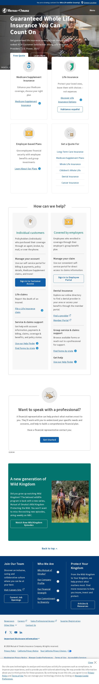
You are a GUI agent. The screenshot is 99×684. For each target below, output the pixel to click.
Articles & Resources (82, 605)
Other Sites (9, 625)
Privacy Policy (10, 651)
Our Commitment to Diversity (46, 600)
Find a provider (60, 315)
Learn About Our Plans (26, 168)
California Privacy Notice (28, 651)
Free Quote (19, 55)
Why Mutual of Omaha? (45, 572)
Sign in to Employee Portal (68, 278)
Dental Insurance (70, 176)
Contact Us (31, 625)
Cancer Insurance (70, 182)
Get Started (49, 439)
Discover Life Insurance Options (67, 99)
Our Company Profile (44, 581)
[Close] (93, 662)
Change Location (90, 2)
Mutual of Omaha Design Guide (15, 620)
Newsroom (9, 621)
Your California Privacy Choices (53, 651)
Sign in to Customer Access (30, 282)
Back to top (48, 548)
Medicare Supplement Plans (70, 157)
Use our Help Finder (25, 343)
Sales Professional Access (42, 621)
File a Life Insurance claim (25, 310)
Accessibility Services (77, 657)
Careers (21, 621)
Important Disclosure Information (21, 638)
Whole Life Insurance (70, 164)
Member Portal (61, 320)
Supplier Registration (70, 621)
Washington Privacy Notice (15, 657)
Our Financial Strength (44, 591)
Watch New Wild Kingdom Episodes (29, 524)
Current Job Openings (16, 598)
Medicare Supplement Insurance (26, 103)
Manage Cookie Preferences (41, 657)
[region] (49, 671)
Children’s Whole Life (70, 170)
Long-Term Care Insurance (70, 151)
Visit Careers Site (13, 589)
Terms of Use (60, 657)
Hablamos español (70, 109)
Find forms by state (25, 348)
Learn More (40, 55)
